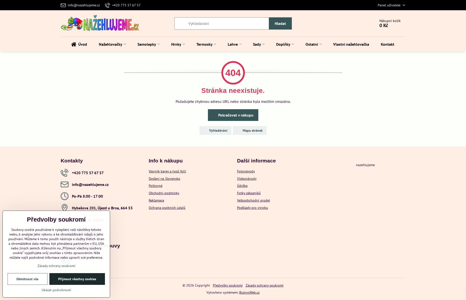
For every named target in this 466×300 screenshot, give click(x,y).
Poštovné (155, 185)
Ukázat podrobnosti (56, 290)
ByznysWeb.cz (249, 292)
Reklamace (156, 200)
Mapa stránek (252, 130)
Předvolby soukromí (228, 285)
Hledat (280, 23)
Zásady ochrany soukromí (265, 285)
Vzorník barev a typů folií (167, 171)
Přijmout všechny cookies (77, 279)
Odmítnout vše (27, 279)
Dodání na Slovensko (164, 178)
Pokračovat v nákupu (235, 115)
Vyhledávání (217, 130)
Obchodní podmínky (164, 193)
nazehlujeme (365, 165)
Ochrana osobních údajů (167, 207)
